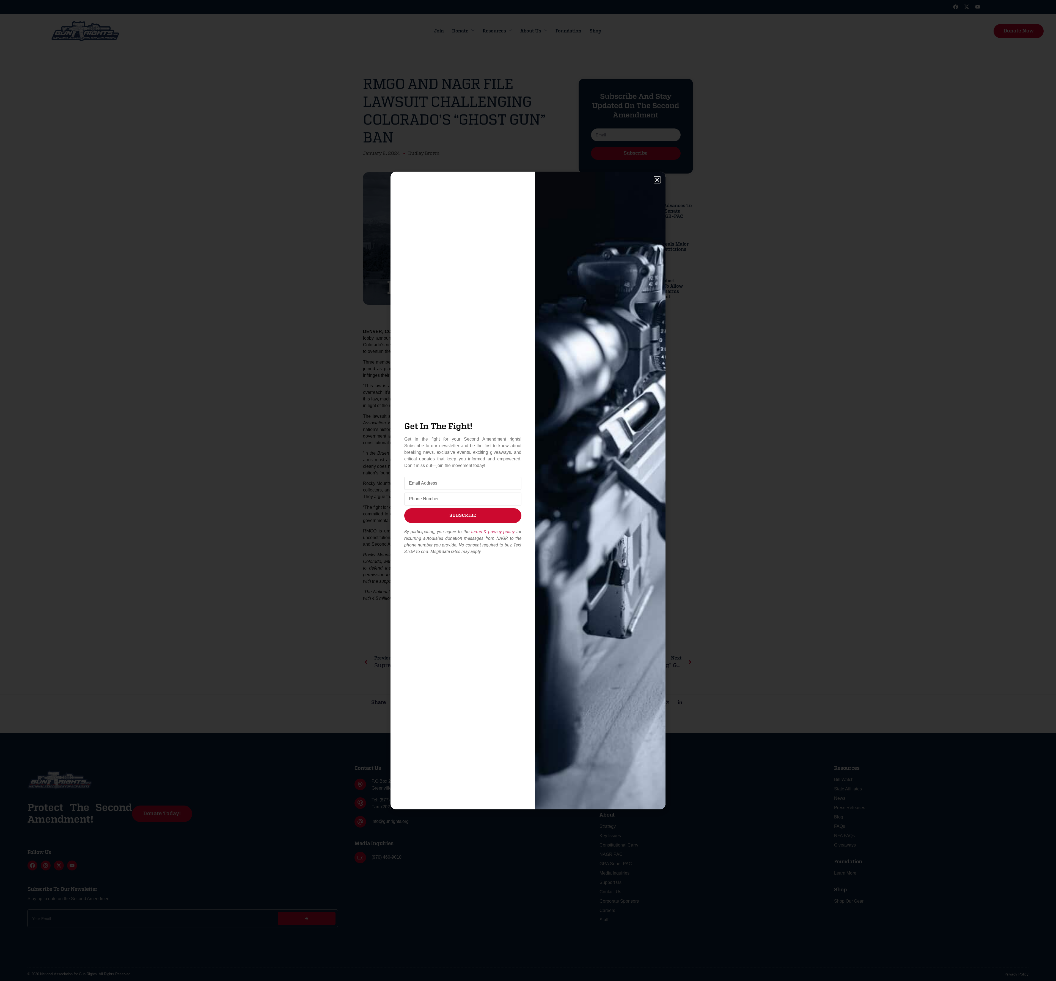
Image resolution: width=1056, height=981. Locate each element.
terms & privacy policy (493, 531)
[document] (528, 490)
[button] (657, 180)
